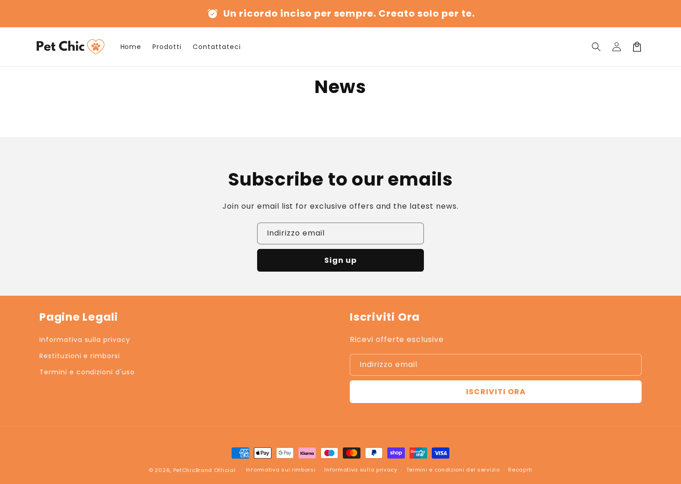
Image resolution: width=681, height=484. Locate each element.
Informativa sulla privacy (84, 339)
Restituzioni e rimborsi (79, 355)
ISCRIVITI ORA (496, 391)
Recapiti (520, 469)
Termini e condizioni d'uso (87, 372)
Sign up (340, 260)
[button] (596, 47)
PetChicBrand (192, 470)
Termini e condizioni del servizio (453, 469)
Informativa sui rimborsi (281, 469)
